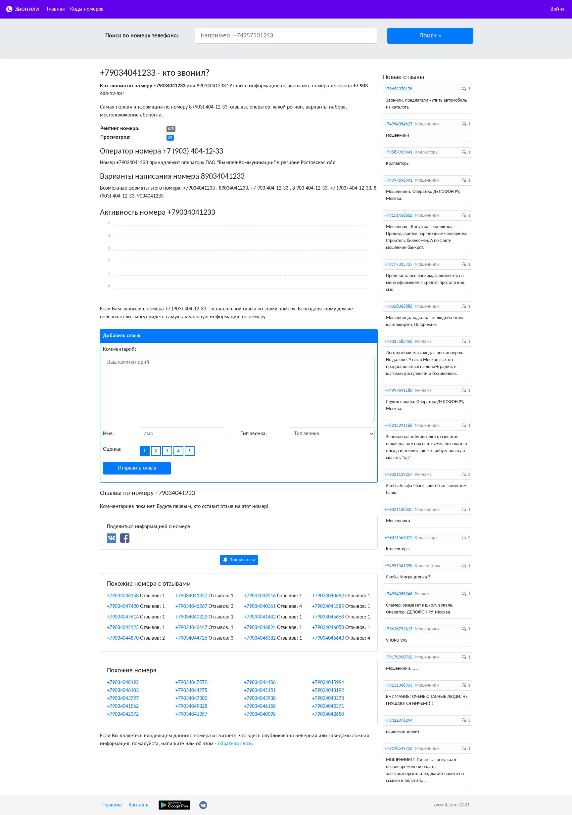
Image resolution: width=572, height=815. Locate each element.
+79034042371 (328, 706)
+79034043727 (123, 698)
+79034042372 (123, 714)
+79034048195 (123, 682)
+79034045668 (328, 617)
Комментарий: (119, 349)
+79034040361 (260, 606)
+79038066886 (398, 306)
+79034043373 (328, 698)
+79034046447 (191, 627)
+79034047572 (191, 682)
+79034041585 (328, 606)
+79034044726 (191, 638)
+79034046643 (328, 638)
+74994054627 (398, 124)
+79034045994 (328, 682)
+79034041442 (260, 617)
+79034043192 (328, 690)
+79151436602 (398, 215)
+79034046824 (260, 627)
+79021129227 (398, 474)
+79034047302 (191, 698)
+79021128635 (398, 509)
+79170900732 (398, 657)
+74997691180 (398, 390)
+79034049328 (191, 706)
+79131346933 (398, 685)
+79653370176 (398, 89)
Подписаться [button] (241, 560)
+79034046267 (191, 606)
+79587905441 (398, 152)
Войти (557, 9)
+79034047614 (123, 617)
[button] (430, 36)
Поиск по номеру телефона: (141, 36)
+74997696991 (398, 180)
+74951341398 (398, 566)
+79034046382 (260, 638)
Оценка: (112, 449)
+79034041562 (123, 706)
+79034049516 (260, 596)
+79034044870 (123, 638)
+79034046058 (328, 627)
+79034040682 (328, 596)
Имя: (108, 433)
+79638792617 (398, 629)
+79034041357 (191, 596)
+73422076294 (398, 720)
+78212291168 (398, 425)
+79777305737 (398, 264)
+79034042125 (123, 627)
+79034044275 (191, 690)
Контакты (139, 805)
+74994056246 (398, 594)
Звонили (26, 9)
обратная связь (235, 744)
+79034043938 (260, 698)
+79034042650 (328, 714)
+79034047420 (123, 606)
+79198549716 (398, 748)
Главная (56, 9)
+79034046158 (123, 596)
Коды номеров (87, 9)
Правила (112, 805)
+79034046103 (123, 690)
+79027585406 (398, 341)
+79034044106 (260, 682)
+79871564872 (398, 537)
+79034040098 (260, 714)
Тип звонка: (254, 433)
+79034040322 (191, 617)
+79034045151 (260, 690)
